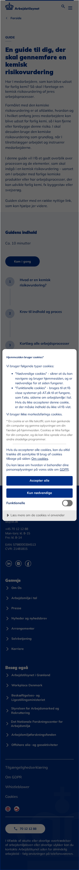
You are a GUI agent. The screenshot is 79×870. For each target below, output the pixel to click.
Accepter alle (39, 480)
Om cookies (39, 459)
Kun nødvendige (39, 493)
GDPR (64, 469)
